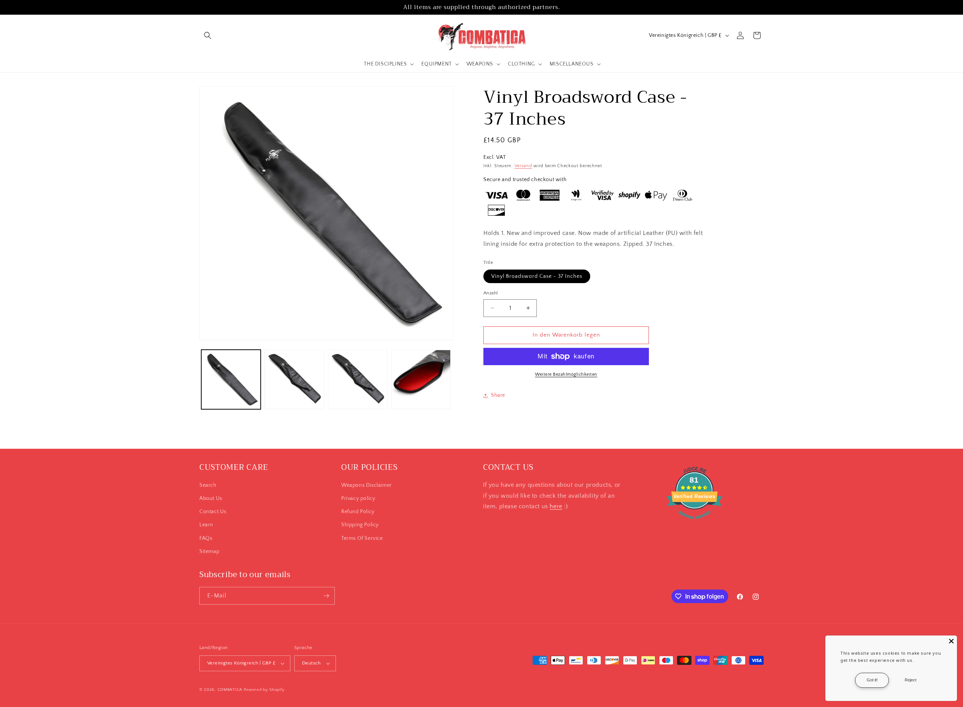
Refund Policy (358, 512)
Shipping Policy (360, 525)
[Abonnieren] (326, 596)
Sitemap (209, 552)
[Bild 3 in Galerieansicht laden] (357, 379)
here (556, 506)
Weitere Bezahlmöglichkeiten (566, 374)
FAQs (205, 538)
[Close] (951, 641)
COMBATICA (229, 689)
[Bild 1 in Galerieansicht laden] (231, 379)
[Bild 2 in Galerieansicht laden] (294, 379)
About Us (210, 498)
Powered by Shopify (264, 689)
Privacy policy (358, 498)
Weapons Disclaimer (366, 485)
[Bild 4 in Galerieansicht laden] (421, 379)
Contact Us (212, 512)
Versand (523, 165)
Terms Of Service (362, 538)
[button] (207, 35)
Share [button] (498, 395)
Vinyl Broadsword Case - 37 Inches (536, 276)
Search (208, 485)
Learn (206, 525)
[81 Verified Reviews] (694, 523)
